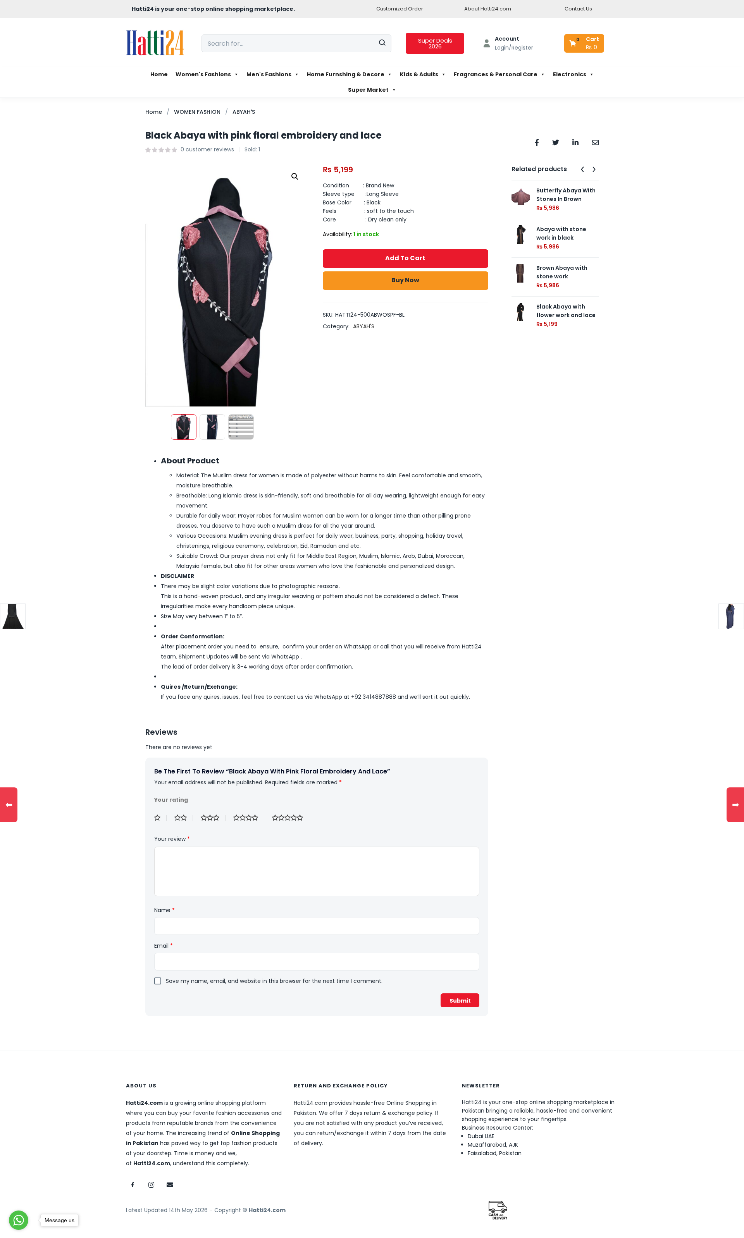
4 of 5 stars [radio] (248, 818)
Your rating (171, 800)
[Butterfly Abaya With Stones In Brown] (521, 195)
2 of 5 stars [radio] (183, 818)
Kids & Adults (419, 74)
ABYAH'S (243, 112)
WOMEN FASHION (197, 112)
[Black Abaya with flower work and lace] (521, 312)
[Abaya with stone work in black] (521, 234)
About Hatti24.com (487, 8)
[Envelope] (169, 1185)
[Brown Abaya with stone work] (521, 273)
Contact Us (578, 8)
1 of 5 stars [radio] (160, 818)
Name (164, 910)
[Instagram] (151, 1185)
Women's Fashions (203, 74)
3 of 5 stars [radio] (213, 818)
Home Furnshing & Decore (345, 74)
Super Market (368, 90)
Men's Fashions (268, 74)
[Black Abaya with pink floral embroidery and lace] (537, 142)
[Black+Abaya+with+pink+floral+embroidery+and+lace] (555, 142)
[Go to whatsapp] (18, 1220)
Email (163, 946)
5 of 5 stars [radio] (290, 818)
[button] (585, 43)
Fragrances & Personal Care (495, 74)
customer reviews (207, 149)
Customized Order (399, 8)
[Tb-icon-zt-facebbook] (132, 1185)
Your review (172, 839)
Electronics (569, 74)
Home (159, 74)
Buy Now (405, 280)
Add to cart (405, 258)
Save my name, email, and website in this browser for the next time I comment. (274, 981)
